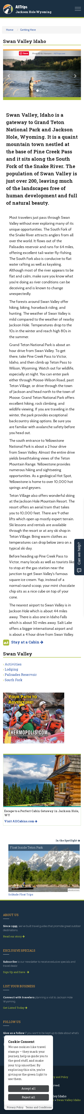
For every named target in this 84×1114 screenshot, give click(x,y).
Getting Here (28, 29)
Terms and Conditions (38, 1107)
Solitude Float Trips (20, 894)
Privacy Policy (15, 1107)
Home (9, 29)
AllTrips (21, 6)
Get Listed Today (14, 1008)
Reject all (28, 1097)
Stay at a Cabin (25, 642)
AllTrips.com (59, 53)
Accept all (28, 1088)
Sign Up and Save (14, 972)
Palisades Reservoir (21, 674)
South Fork (13, 680)
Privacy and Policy (57, 1077)
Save (25, 53)
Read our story (12, 936)
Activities (13, 664)
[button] (9, 74)
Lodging (11, 669)
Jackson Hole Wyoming (33, 12)
